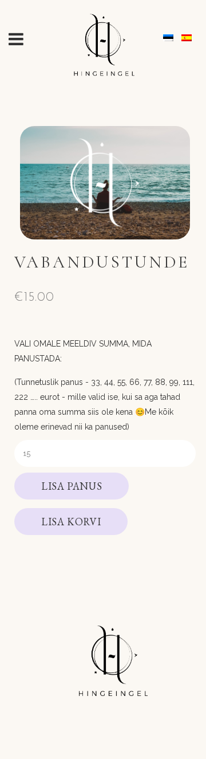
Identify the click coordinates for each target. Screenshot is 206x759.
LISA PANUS (71, 486)
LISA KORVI (71, 521)
